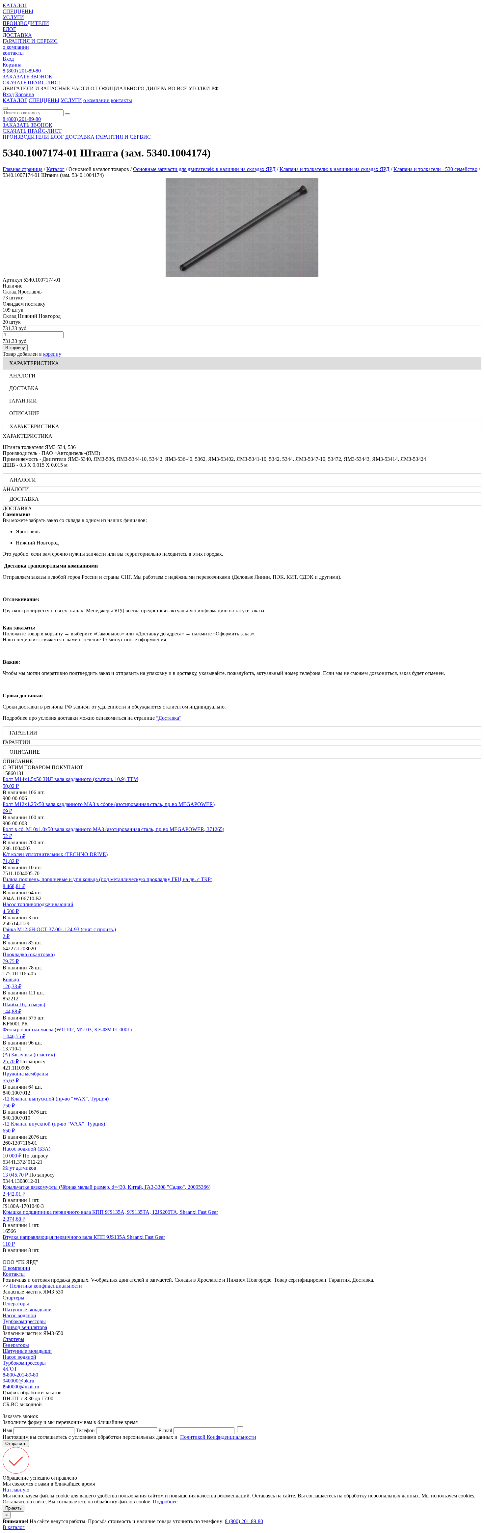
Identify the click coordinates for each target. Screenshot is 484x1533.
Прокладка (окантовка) (29, 954)
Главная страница (22, 169)
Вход (8, 59)
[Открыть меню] (5, 108)
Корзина (12, 65)
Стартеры (13, 1297)
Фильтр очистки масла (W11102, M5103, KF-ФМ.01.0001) (67, 1029)
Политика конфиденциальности (46, 1286)
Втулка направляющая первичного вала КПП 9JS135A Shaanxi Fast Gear (84, 1237)
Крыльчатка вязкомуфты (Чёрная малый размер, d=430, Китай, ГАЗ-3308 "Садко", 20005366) (106, 1187)
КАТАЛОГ (15, 5)
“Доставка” (168, 718)
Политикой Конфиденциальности (218, 1437)
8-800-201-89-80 (20, 1375)
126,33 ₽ (12, 986)
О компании (16, 1268)
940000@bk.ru (18, 1380)
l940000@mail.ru (21, 1386)
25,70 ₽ (11, 1061)
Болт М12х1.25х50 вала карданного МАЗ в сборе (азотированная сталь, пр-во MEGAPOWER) (109, 804)
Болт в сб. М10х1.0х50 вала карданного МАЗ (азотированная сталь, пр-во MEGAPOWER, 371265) (113, 829)
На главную (16, 1489)
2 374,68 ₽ (14, 1219)
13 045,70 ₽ (15, 1175)
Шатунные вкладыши (27, 1309)
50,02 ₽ (11, 786)
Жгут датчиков (19, 1168)
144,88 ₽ (12, 1011)
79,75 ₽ (11, 961)
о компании (16, 47)
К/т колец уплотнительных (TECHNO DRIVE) (55, 854)
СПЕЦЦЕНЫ (18, 11)
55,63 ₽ (11, 1080)
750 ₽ (9, 1105)
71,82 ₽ (11, 861)
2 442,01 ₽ (14, 1194)
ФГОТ (10, 1369)
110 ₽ (9, 1244)
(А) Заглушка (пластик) (29, 1054)
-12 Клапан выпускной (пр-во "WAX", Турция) (56, 1098)
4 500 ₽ (11, 911)
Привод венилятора (25, 1327)
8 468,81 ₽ (14, 886)
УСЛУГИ (13, 17)
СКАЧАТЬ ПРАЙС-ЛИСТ (32, 82)
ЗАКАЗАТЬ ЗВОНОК (27, 76)
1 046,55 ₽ (14, 1036)
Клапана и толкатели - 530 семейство (435, 169)
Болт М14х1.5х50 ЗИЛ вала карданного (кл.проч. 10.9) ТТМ (70, 779)
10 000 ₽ (12, 1155)
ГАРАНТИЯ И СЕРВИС (30, 41)
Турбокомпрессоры (24, 1321)
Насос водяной (19, 1315)
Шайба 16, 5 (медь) (24, 1004)
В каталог (14, 1527)
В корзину (15, 347)
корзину (52, 354)
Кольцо (11, 979)
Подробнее (165, 1501)
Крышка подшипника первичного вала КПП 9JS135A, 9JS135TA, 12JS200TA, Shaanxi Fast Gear (110, 1212)
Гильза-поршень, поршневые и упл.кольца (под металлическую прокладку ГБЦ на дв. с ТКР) (107, 879)
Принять (13, 1508)
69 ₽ (7, 811)
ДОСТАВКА (17, 35)
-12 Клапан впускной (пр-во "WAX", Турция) (54, 1124)
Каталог (55, 169)
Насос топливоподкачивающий (38, 904)
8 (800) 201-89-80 (22, 70)
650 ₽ (9, 1130)
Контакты (14, 1274)
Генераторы (16, 1303)
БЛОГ (9, 29)
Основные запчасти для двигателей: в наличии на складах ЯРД (204, 169)
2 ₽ (6, 936)
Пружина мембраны (25, 1073)
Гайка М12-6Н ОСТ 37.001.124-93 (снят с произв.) (59, 929)
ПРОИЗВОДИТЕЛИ (26, 23)
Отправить (15, 1443)
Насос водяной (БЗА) (26, 1149)
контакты (13, 53)
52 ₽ (7, 836)
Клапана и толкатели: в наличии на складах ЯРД (335, 169)
